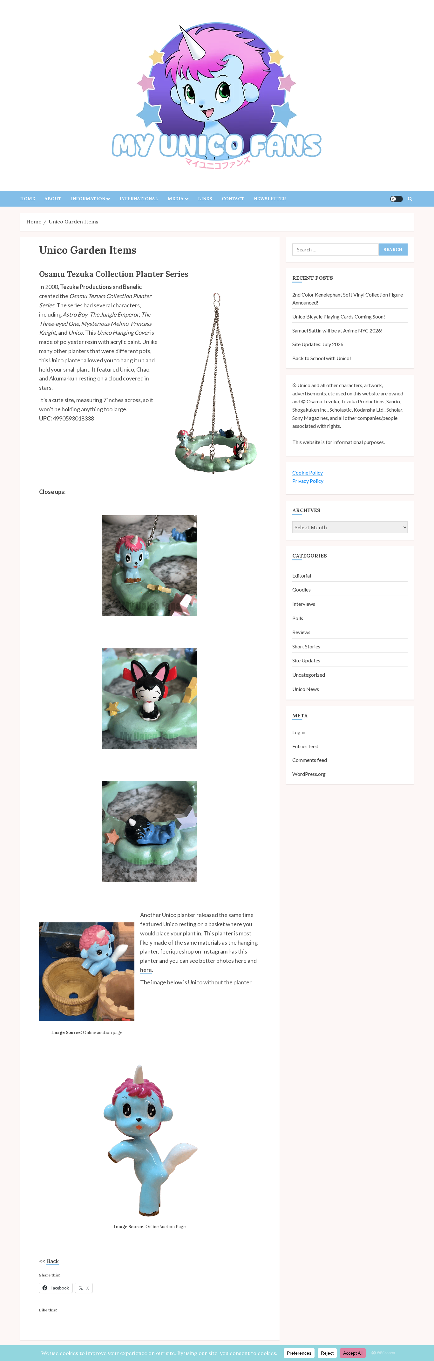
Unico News (305, 689)
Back (52, 1260)
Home (27, 199)
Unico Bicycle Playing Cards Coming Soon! (338, 316)
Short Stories (306, 646)
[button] (410, 199)
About (52, 199)
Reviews (301, 632)
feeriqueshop (177, 951)
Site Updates (306, 660)
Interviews (303, 604)
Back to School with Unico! (321, 358)
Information (88, 199)
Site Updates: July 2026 (317, 344)
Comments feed (309, 760)
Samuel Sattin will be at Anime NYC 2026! (337, 330)
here (241, 960)
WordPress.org (309, 773)
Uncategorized (308, 675)
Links (205, 199)
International (138, 199)
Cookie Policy (307, 472)
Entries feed (305, 746)
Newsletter (270, 199)
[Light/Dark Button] (396, 199)
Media (176, 199)
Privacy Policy (307, 480)
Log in (298, 732)
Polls (297, 618)
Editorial (301, 575)
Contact (233, 199)
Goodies (301, 589)
